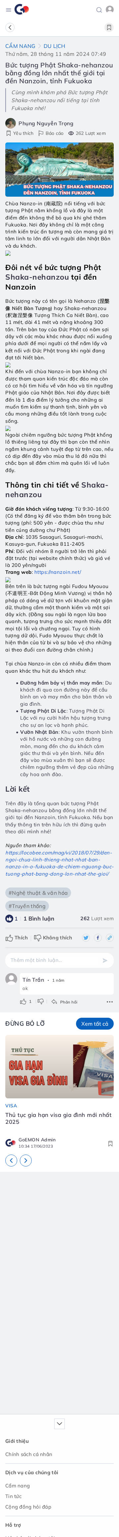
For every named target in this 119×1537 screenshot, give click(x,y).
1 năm (58, 980)
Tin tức (13, 1496)
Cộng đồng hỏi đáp (28, 1507)
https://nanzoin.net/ (57, 572)
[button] (99, 9)
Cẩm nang (20, 46)
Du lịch (54, 46)
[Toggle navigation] (8, 9)
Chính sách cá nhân (28, 1454)
